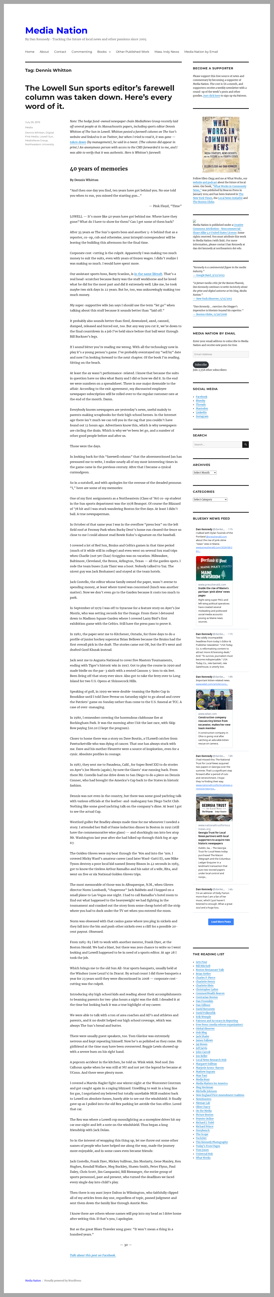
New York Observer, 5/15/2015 (214, 298)
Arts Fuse (201, 962)
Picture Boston (204, 1114)
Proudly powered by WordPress (62, 1280)
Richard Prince (204, 1126)
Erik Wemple (203, 1016)
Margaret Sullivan (206, 1063)
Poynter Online (205, 1118)
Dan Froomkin (204, 1001)
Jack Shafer (202, 1036)
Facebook (201, 396)
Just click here (211, 95)
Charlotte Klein (205, 985)
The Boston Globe (203, 202)
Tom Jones (202, 1150)
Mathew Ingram (205, 1071)
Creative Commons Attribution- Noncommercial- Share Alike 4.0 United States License (218, 228)
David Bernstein (205, 1009)
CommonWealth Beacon (210, 993)
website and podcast (205, 182)
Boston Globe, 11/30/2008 (211, 314)
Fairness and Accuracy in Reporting (217, 1020)
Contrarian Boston (207, 997)
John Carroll (203, 1052)
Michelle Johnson (206, 1091)
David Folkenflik (205, 1013)
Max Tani (201, 1075)
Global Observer (205, 1028)
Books (102, 52)
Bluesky (200, 400)
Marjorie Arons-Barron (210, 1067)
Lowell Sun (46, 136)
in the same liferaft (148, 274)
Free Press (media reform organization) (219, 1024)
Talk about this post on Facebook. (93, 1255)
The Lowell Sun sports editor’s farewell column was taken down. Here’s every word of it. (99, 97)
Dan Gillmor (203, 1005)
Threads (201, 404)
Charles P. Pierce (205, 977)
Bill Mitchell (203, 966)
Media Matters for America (212, 1083)
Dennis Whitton (35, 132)
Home (29, 52)
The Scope (202, 1134)
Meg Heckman (204, 1087)
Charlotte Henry (205, 981)
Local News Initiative (230, 198)
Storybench (203, 1130)
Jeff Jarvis (201, 1048)
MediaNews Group (36, 140)
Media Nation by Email (201, 52)
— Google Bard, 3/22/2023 (208, 275)
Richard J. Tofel (205, 1122)
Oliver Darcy (203, 1107)
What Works (203, 1157)
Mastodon (202, 408)
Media (29, 127)
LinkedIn (201, 412)
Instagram (202, 416)
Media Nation (56, 30)
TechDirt (201, 1138)
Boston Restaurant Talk (210, 969)
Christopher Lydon (207, 989)
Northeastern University (39, 144)
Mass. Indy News (167, 52)
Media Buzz (203, 1079)
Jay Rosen (201, 1044)
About (44, 52)
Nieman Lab (203, 1103)
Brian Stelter (203, 973)
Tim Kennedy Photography (212, 1142)
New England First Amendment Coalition (220, 1095)
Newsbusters (203, 1099)
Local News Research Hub (211, 1060)
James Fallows (204, 1040)
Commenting (82, 52)
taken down (78, 142)
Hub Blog (201, 1032)
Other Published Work (132, 52)
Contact (60, 52)
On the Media (204, 1110)
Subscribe (201, 364)
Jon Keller (201, 1056)
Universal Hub (204, 1153)
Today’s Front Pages (208, 1146)
